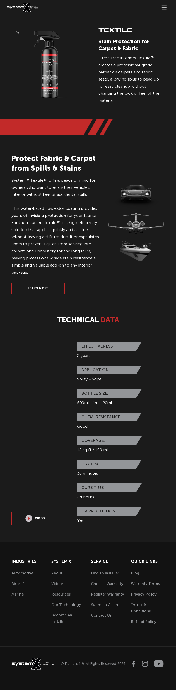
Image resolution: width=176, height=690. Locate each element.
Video (40, 518)
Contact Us (101, 615)
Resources (61, 594)
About (57, 573)
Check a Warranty (107, 583)
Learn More (38, 288)
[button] (164, 8)
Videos (57, 583)
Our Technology (66, 604)
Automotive (22, 573)
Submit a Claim (104, 604)
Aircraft (18, 583)
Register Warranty (107, 594)
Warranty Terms (145, 583)
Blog (135, 573)
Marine (17, 594)
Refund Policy (143, 621)
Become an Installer (61, 618)
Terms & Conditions (141, 607)
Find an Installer (105, 573)
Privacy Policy (144, 594)
